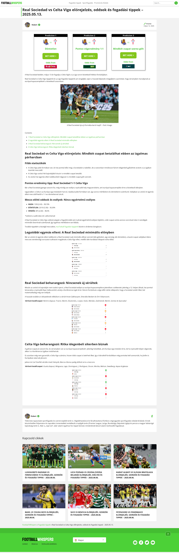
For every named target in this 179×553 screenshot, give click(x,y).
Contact (25, 544)
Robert (34, 25)
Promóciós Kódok (101, 3)
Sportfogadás (87, 3)
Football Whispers (29, 525)
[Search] (176, 3)
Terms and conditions (49, 544)
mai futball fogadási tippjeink (67, 227)
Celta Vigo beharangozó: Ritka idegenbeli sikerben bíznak (51, 147)
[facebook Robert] (152, 416)
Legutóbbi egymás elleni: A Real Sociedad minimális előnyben (52, 140)
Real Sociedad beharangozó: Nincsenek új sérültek (48, 144)
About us (34, 544)
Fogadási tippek (75, 3)
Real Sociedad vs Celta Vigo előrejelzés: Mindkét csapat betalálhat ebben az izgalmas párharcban (66, 137)
